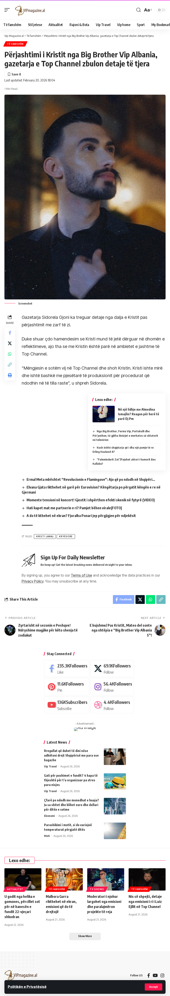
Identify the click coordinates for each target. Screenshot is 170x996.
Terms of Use (81, 575)
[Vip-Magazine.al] (30, 10)
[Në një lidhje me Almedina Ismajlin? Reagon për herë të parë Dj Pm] (104, 414)
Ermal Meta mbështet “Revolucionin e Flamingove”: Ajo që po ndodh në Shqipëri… (91, 479)
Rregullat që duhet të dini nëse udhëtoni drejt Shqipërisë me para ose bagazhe (71, 755)
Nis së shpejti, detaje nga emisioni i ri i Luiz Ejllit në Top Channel (145, 901)
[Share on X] (9, 343)
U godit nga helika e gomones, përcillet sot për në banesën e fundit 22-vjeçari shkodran (22, 906)
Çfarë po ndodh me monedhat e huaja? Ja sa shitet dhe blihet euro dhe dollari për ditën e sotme (71, 804)
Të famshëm (15, 44)
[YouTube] (155, 975)
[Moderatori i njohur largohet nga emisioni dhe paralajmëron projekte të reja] (105, 879)
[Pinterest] (66, 686)
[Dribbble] (112, 704)
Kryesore (66, 536)
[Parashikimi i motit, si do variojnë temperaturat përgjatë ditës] (115, 831)
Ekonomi (49, 815)
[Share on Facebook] (9, 332)
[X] (112, 668)
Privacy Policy (32, 581)
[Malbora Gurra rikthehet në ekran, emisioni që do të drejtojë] (64, 879)
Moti (47, 836)
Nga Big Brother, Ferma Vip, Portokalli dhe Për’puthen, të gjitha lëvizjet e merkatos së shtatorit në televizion (125, 435)
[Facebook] (66, 668)
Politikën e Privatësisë (27, 987)
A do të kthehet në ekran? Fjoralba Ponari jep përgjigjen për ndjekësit (81, 515)
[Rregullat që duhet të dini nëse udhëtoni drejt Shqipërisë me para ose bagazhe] (115, 756)
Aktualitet (15, 889)
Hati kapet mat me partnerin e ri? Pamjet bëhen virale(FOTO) (74, 508)
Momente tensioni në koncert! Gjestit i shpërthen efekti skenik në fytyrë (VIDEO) (91, 500)
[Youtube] (66, 704)
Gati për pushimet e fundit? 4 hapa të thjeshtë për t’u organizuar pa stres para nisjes (71, 780)
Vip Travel (50, 766)
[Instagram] (112, 686)
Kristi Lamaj (44, 536)
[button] (153, 986)
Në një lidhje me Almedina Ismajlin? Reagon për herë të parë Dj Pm (138, 414)
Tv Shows (97, 889)
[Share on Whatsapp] (9, 354)
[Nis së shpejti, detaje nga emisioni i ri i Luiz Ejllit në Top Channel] (147, 879)
